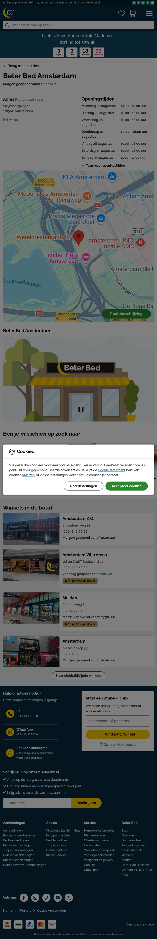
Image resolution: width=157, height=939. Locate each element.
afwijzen (28, 475)
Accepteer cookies (126, 486)
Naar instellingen (83, 486)
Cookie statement (111, 470)
